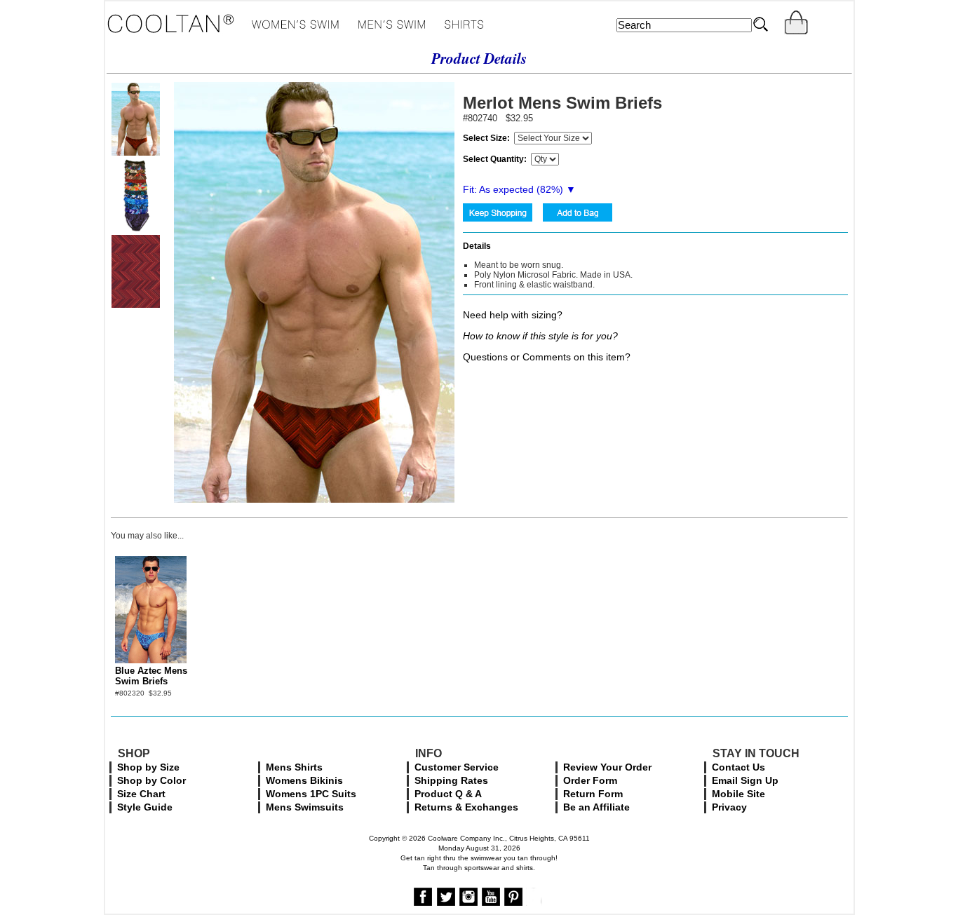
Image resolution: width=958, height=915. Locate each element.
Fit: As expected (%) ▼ (519, 189)
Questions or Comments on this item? (546, 356)
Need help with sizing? (512, 314)
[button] (777, 794)
